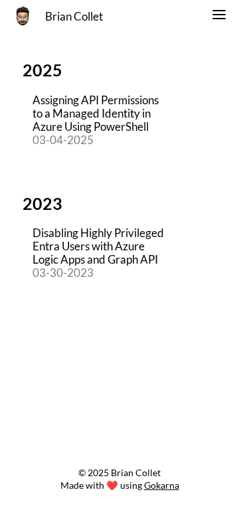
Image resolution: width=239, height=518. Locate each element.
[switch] (219, 16)
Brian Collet (74, 16)
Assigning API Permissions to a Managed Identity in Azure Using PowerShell (96, 113)
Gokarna (161, 485)
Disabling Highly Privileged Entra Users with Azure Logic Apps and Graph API (98, 246)
